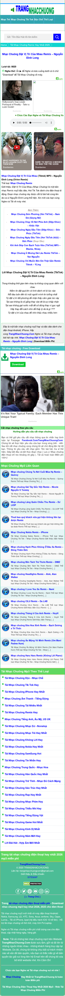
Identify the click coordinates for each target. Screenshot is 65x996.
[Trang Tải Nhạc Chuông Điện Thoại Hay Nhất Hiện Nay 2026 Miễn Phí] (32, 13)
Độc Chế (38, 19)
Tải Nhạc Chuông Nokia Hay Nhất (24, 746)
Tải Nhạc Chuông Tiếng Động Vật (24, 815)
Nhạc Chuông (13, 976)
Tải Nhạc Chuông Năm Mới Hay (23, 836)
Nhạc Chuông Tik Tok (22, 19)
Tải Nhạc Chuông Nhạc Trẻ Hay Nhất (26, 733)
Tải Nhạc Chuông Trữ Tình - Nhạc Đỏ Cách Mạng (33, 781)
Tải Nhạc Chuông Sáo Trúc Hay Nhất (26, 788)
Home (4, 44)
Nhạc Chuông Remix (21, 183)
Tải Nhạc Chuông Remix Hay (21, 712)
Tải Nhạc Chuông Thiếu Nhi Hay (23, 808)
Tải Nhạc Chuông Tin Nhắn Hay (23, 760)
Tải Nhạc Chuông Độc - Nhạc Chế (24, 678)
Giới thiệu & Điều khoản (32, 873)
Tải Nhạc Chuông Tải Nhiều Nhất (23, 705)
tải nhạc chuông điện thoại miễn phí (29, 903)
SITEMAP (32, 877)
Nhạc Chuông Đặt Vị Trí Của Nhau (19, 175)
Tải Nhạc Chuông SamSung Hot (23, 753)
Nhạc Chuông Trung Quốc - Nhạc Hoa (26, 767)
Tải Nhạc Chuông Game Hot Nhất (24, 822)
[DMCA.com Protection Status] (32, 884)
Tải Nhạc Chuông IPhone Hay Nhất (25, 691)
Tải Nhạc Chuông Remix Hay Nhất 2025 (30, 44)
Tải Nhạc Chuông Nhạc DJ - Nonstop (26, 726)
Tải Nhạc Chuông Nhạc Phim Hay (24, 801)
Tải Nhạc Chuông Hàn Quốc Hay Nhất (26, 774)
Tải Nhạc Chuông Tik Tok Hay (22, 685)
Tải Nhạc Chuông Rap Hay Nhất (23, 794)
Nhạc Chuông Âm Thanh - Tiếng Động (27, 698)
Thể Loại (48, 19)
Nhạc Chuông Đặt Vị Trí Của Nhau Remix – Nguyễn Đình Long (32, 56)
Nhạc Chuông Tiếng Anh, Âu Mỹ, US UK (28, 719)
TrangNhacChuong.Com (21, 334)
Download (18, 364)
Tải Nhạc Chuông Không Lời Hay (24, 740)
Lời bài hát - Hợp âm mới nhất (22, 842)
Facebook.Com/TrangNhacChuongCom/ (42, 440)
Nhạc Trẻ (5, 19)
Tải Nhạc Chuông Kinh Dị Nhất (22, 829)
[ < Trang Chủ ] (32, 896)
